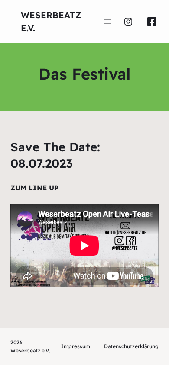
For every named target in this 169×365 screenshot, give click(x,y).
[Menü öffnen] (107, 21)
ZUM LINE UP (34, 187)
